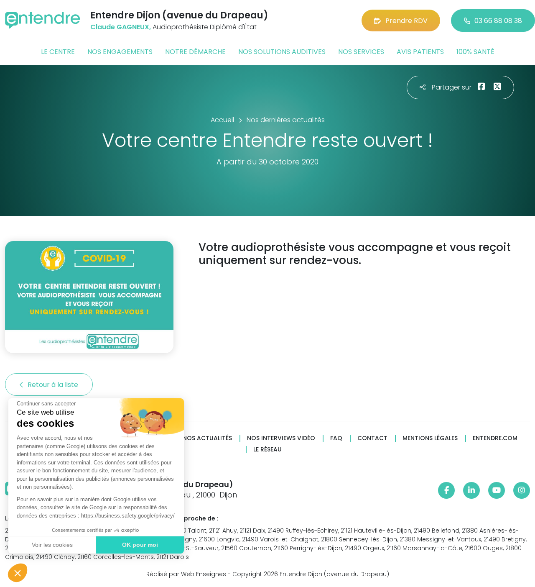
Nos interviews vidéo (281, 438)
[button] (18, 573)
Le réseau (267, 449)
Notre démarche (195, 51)
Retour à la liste (54, 385)
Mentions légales (430, 438)
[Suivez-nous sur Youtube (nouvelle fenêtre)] (496, 490)
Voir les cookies (52, 544)
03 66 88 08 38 (498, 21)
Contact (372, 438)
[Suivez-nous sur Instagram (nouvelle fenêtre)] (521, 490)
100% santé (475, 51)
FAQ (336, 438)
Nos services (361, 51)
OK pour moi (140, 544)
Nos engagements (120, 51)
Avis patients (420, 51)
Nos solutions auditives (282, 51)
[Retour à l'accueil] (42, 20)
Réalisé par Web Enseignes (186, 574)
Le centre (58, 51)
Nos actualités (207, 438)
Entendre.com (495, 438)
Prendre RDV (406, 21)
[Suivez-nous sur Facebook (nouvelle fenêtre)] (446, 490)
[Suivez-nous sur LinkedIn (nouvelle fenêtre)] (471, 490)
